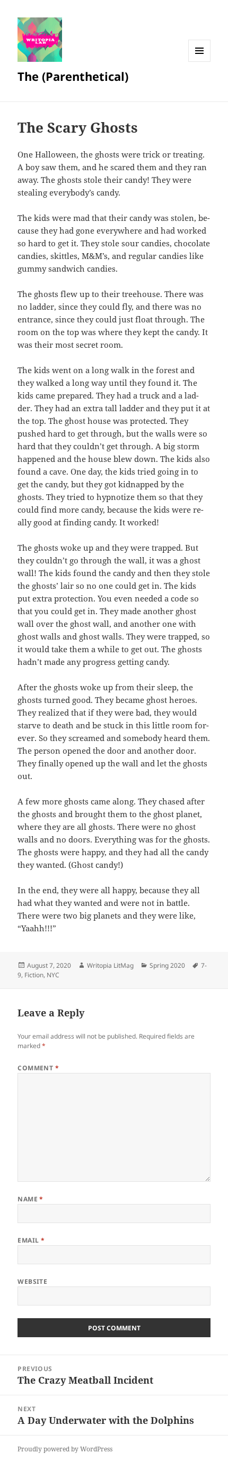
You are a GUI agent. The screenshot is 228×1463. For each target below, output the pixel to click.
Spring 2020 (167, 965)
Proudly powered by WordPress (64, 1449)
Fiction (33, 974)
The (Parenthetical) (72, 76)
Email (31, 1240)
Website (32, 1281)
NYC (53, 974)
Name (30, 1199)
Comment (38, 1067)
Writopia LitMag (110, 965)
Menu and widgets (200, 61)
